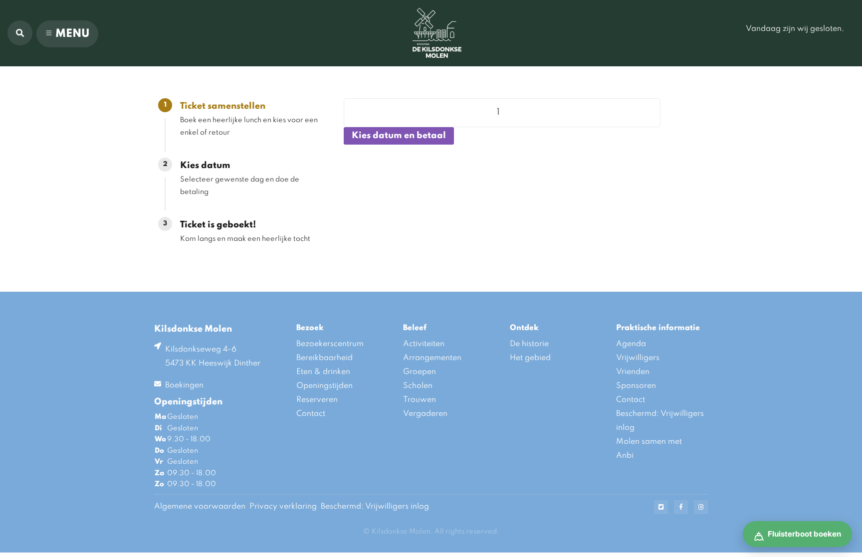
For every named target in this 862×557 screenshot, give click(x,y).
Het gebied (530, 358)
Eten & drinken (323, 372)
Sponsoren (636, 386)
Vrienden (632, 372)
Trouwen (419, 400)
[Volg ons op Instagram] (701, 507)
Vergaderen (425, 414)
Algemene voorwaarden (199, 507)
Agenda (631, 344)
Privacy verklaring (283, 507)
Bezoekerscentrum (330, 344)
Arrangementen (432, 358)
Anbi (625, 456)
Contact (310, 414)
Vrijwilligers (637, 358)
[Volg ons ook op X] (661, 507)
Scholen (417, 386)
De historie (529, 344)
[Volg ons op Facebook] (681, 507)
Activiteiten (423, 344)
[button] (19, 32)
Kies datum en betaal (399, 135)
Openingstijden (324, 386)
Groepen (419, 372)
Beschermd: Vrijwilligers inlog (660, 421)
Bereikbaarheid (324, 358)
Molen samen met (649, 442)
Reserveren (317, 400)
